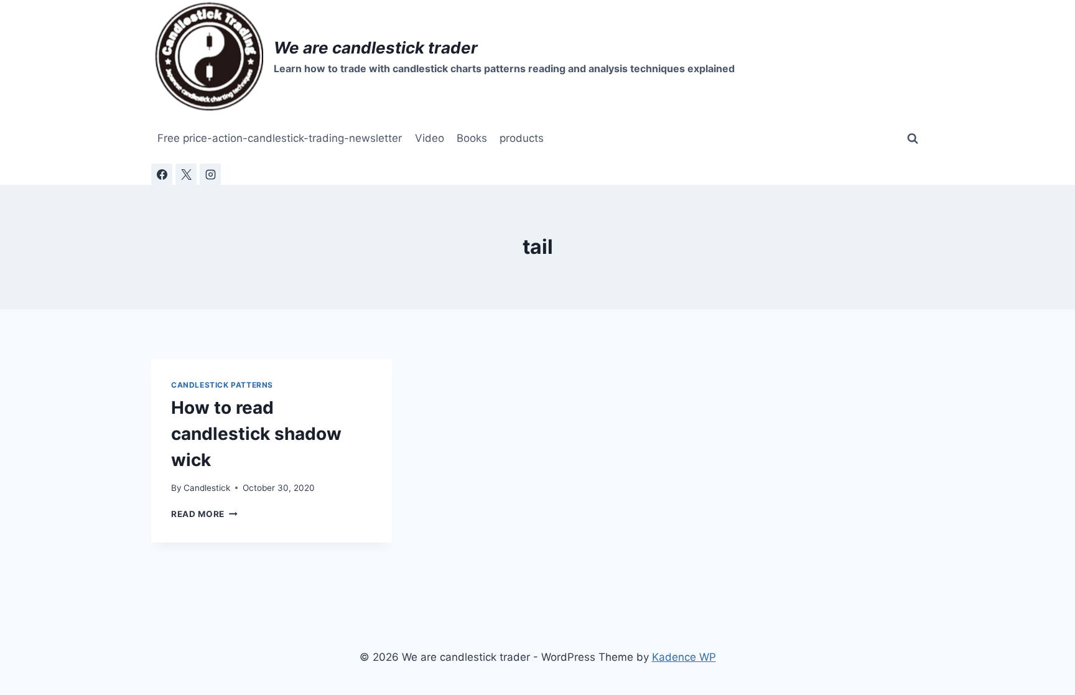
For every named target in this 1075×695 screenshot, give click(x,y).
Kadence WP (684, 657)
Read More (204, 514)
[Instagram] (210, 174)
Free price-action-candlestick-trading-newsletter (279, 138)
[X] (186, 174)
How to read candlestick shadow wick (256, 433)
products (522, 138)
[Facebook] (161, 174)
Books (472, 138)
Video (429, 138)
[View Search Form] (912, 139)
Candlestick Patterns (222, 384)
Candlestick (207, 488)
